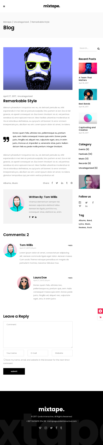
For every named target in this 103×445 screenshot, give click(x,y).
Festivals (83, 154)
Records (83, 163)
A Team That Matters (85, 78)
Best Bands (84, 103)
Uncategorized (21, 22)
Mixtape (7, 22)
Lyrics (81, 224)
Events (82, 149)
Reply (70, 245)
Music (15, 183)
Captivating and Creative (87, 128)
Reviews (82, 227)
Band (89, 220)
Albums (7, 183)
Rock (89, 227)
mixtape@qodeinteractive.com (62, 421)
